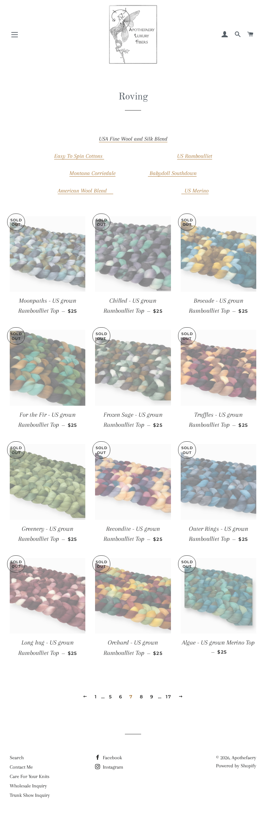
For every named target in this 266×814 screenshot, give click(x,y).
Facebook (112, 758)
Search (17, 758)
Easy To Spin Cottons (79, 156)
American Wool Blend (85, 190)
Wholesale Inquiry (28, 786)
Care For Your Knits (29, 776)
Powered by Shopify (236, 766)
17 (168, 697)
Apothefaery (244, 758)
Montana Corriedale (92, 173)
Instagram (112, 767)
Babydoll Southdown (172, 173)
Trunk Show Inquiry (30, 795)
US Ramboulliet (194, 156)
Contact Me (21, 767)
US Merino (195, 190)
